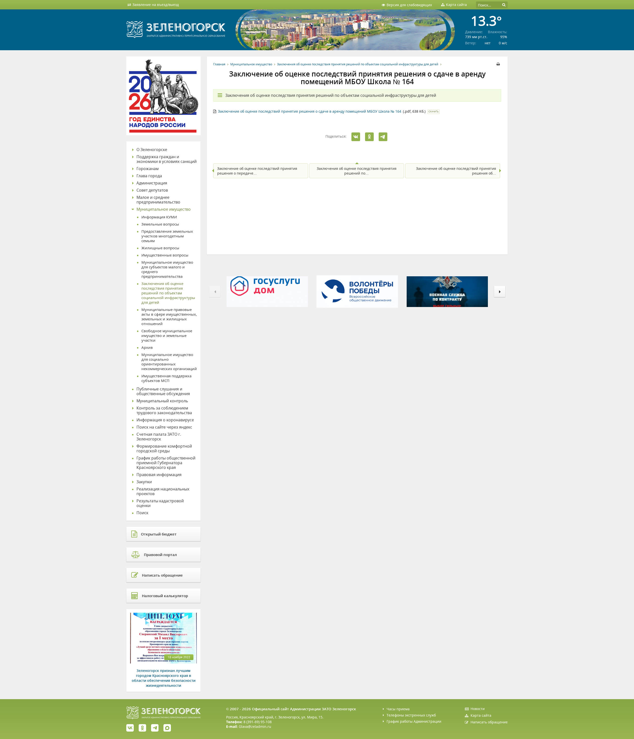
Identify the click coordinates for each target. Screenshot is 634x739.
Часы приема (398, 709)
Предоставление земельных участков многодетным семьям (167, 236)
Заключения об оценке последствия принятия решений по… (356, 171)
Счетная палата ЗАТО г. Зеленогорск (158, 436)
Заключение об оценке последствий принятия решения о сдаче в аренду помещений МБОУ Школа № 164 (309, 111)
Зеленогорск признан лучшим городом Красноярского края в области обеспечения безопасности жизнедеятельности (163, 678)
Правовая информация (159, 474)
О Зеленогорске (151, 149)
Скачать (433, 111)
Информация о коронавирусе (165, 420)
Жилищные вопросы (160, 248)
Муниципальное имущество (251, 64)
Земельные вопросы (160, 224)
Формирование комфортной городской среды (164, 448)
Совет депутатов (152, 190)
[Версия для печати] (499, 64)
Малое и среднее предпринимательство (158, 199)
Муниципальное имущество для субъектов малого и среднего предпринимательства (167, 269)
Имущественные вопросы (164, 255)
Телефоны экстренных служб (411, 715)
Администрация (151, 183)
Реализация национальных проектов (162, 491)
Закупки (144, 482)
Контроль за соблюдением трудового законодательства (164, 410)
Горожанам (147, 168)
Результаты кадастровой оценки (160, 503)
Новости (478, 708)
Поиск (142, 512)
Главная (219, 64)
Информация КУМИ (159, 217)
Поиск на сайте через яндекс (164, 427)
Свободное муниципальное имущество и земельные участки (166, 336)
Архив (147, 347)
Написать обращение (489, 722)
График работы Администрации (414, 721)
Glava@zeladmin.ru (255, 726)
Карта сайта (481, 715)
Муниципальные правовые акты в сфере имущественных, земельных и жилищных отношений (169, 316)
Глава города (149, 176)
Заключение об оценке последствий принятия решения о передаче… (257, 171)
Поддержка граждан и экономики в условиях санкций (166, 159)
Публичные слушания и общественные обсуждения (163, 391)
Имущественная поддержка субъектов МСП (166, 378)
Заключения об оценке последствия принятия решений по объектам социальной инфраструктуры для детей (357, 64)
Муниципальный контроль (162, 401)
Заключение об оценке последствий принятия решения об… (456, 171)
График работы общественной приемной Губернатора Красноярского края (165, 463)
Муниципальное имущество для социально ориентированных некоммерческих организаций (169, 361)
